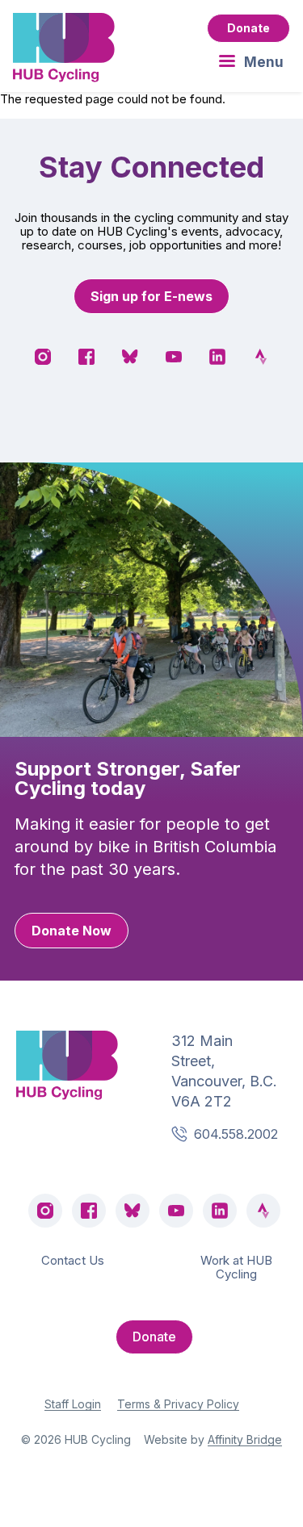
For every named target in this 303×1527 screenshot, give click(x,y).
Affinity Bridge (245, 1439)
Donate (248, 28)
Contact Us (72, 1260)
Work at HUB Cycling (236, 1267)
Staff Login (72, 1404)
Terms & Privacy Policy (178, 1404)
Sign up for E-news (151, 296)
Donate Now (72, 930)
